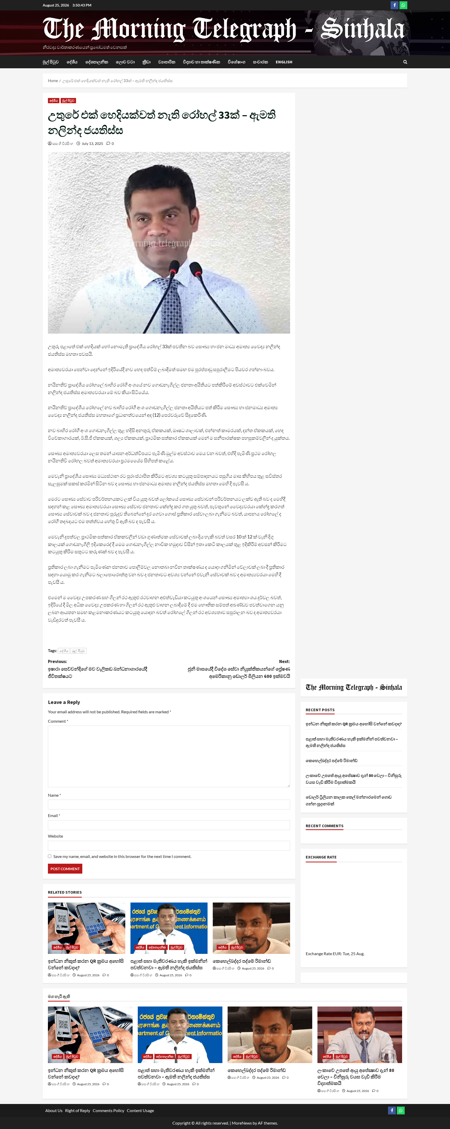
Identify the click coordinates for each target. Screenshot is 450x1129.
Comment (58, 721)
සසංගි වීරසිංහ (62, 143)
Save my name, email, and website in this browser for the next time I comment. (122, 856)
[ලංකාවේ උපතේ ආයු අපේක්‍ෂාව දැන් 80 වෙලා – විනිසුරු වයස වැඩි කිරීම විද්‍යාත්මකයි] (359, 1035)
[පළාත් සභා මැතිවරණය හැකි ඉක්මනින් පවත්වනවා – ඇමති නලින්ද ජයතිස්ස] (169, 928)
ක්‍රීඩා (146, 61)
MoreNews (242, 1122)
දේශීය (72, 61)
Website (55, 835)
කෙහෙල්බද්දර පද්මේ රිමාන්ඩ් (242, 961)
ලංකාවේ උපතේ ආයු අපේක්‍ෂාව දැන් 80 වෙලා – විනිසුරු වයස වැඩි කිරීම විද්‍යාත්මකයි (355, 1076)
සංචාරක (260, 61)
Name (54, 795)
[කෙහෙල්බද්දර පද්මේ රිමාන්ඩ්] (251, 928)
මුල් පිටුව (51, 61)
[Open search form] (405, 62)
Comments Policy (108, 1110)
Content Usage (140, 1110)
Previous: (97, 668)
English (284, 61)
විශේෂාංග (236, 61)
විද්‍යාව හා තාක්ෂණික (201, 61)
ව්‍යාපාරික (166, 61)
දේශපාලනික (96, 61)
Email (54, 815)
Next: (239, 668)
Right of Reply (77, 1110)
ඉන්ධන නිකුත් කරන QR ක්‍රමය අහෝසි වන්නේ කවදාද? (354, 723)
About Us (54, 1110)
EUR (337, 953)
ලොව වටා (125, 61)
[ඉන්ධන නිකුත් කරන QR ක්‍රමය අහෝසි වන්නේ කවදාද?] (86, 928)
